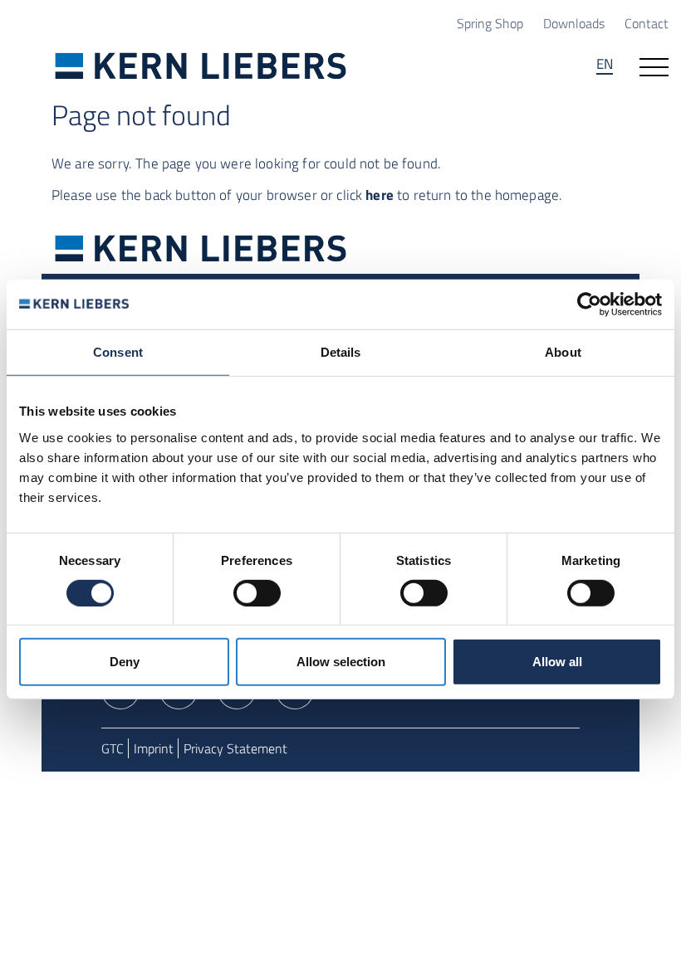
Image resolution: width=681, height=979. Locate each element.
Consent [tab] (118, 352)
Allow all (557, 662)
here (379, 194)
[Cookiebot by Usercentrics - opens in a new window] (589, 304)
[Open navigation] (654, 65)
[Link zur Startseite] (200, 65)
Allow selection (340, 662)
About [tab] (563, 352)
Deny (125, 662)
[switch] (257, 593)
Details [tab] (341, 352)
